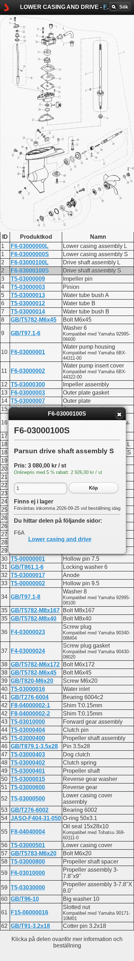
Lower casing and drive (59, 539)
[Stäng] (119, 414)
